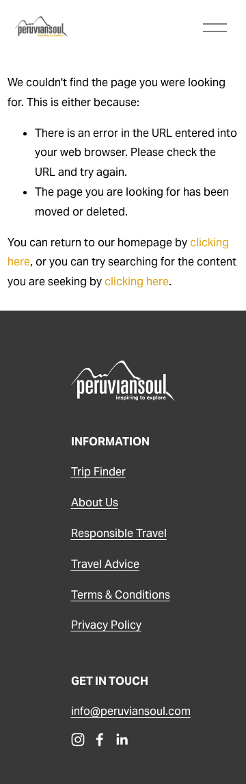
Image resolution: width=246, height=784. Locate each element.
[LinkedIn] (121, 739)
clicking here (137, 281)
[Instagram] (78, 739)
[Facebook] (100, 739)
